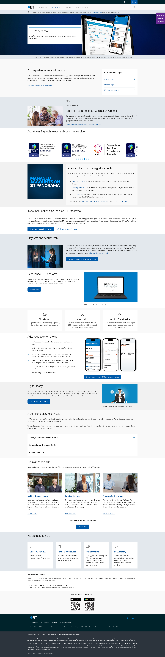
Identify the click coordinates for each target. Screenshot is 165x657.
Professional (37, 2)
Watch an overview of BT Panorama (40, 85)
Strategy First (32, 513)
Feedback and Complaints (111, 627)
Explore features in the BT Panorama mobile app (102, 377)
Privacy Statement (97, 12)
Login (135, 2)
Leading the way (72, 496)
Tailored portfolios (78, 188)
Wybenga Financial (109, 513)
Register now (34, 289)
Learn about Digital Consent (39, 401)
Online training (92, 551)
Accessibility (74, 627)
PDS (40, 627)
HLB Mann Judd (70, 513)
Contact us (98, 627)
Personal (44, 2)
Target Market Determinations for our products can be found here (105, 643)
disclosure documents (56, 643)
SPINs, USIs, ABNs (86, 627)
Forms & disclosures (67, 551)
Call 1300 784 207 (38, 551)
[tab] (83, 437)
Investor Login (109, 85)
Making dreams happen (38, 496)
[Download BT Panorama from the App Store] (75, 605)
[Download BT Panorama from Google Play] (89, 605)
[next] (136, 151)
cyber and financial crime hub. (99, 253)
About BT (50, 2)
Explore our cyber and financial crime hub (82, 259)
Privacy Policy (49, 627)
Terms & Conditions (62, 627)
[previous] (29, 151)
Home (29, 2)
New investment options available (41, 229)
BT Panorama (34, 63)
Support (128, 2)
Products (54, 622)
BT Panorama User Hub (112, 90)
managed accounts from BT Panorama (94, 201)
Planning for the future (113, 496)
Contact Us (118, 2)
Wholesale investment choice (67, 229)
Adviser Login (109, 79)
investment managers (123, 201)
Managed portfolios (78, 181)
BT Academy (120, 551)
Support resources (65, 622)
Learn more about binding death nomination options (83, 124)
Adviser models (77, 194)
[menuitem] (42, 7)
